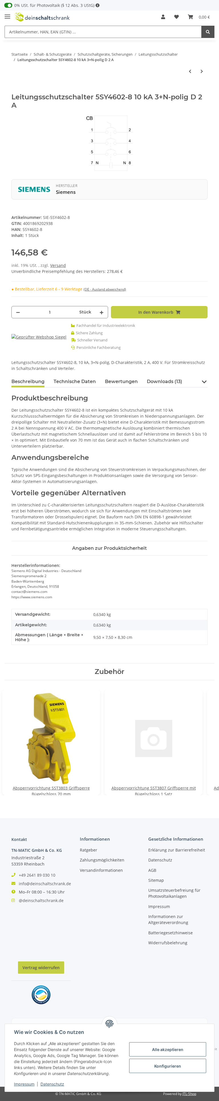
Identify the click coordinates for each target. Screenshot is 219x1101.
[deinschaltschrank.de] (42, 17)
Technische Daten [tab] (75, 381)
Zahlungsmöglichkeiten (102, 860)
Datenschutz (160, 860)
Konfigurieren (167, 1066)
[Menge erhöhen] (101, 312)
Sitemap (156, 880)
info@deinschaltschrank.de (45, 883)
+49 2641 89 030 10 (37, 875)
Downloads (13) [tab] (164, 381)
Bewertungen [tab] (121, 381)
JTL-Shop (189, 1093)
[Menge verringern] (18, 312)
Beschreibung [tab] (27, 381)
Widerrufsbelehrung (167, 942)
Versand (58, 265)
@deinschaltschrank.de (41, 900)
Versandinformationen (101, 870)
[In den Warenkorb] (16, 90)
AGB (152, 870)
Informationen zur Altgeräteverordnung (168, 919)
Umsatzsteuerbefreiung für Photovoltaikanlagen (174, 893)
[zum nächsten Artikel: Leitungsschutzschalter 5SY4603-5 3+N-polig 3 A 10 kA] (202, 71)
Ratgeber (88, 850)
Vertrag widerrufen (41, 967)
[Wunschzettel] (176, 17)
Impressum (159, 906)
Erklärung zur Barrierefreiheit (176, 850)
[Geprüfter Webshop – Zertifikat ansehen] (38, 336)
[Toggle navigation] (7, 14)
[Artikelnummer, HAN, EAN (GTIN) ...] (207, 32)
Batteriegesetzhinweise (170, 932)
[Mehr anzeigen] (98, 5)
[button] (163, 17)
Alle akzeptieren (167, 1049)
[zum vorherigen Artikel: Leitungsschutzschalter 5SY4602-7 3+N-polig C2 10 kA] (190, 71)
